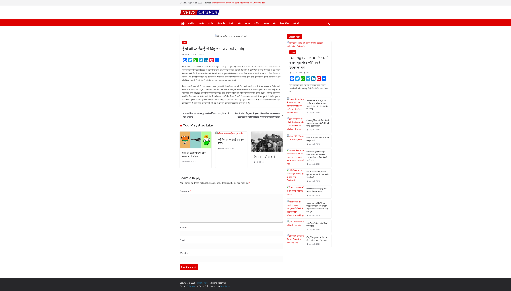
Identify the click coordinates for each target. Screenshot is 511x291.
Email (183, 240)
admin (201, 54)
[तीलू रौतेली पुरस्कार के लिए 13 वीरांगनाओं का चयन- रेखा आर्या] (295, 240)
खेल (239, 23)
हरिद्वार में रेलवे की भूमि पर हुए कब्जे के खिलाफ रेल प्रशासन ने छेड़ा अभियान (206, 115)
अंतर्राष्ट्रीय (221, 23)
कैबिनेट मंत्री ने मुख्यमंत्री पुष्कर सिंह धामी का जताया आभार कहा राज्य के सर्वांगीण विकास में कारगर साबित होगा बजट (257, 115)
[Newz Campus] (183, 23)
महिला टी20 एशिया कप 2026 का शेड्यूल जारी (317, 139)
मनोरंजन (257, 23)
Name (183, 227)
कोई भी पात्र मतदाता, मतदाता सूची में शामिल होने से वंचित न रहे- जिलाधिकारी (317, 174)
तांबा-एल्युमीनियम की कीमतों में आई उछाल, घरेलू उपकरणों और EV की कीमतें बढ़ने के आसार (317, 123)
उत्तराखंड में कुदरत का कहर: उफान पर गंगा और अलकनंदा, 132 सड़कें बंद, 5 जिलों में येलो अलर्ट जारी (316, 155)
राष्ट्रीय (210, 23)
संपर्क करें (296, 23)
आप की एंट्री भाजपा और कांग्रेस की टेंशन (194, 154)
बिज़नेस (231, 23)
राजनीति (191, 23)
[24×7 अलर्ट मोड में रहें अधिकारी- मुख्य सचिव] (295, 226)
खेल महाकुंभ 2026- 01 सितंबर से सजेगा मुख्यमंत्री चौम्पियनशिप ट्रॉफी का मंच (308, 62)
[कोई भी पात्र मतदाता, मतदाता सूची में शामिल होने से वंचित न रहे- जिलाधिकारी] (295, 176)
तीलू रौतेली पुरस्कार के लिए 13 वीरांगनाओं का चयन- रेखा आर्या (316, 238)
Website (184, 253)
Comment (185, 191)
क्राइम (266, 23)
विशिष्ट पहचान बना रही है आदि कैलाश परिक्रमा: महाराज (316, 190)
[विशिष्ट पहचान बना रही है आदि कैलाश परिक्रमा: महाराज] (295, 192)
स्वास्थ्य (247, 23)
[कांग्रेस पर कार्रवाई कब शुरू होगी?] (229, 133)
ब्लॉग (274, 23)
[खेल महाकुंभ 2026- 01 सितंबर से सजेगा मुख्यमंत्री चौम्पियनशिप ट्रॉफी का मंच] (309, 44)
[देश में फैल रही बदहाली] (267, 133)
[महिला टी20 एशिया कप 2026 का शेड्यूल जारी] (295, 140)
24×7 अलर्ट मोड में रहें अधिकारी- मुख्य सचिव (317, 224)
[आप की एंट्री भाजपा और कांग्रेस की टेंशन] (195, 133)
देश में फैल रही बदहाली (264, 157)
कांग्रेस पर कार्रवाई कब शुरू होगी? (231, 141)
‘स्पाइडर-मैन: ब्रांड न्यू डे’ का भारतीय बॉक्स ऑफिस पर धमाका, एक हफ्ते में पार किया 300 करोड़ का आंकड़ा (317, 104)
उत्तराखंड (201, 23)
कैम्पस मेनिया (284, 23)
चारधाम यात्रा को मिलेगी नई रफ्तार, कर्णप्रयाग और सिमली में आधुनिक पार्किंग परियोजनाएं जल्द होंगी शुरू (317, 207)
